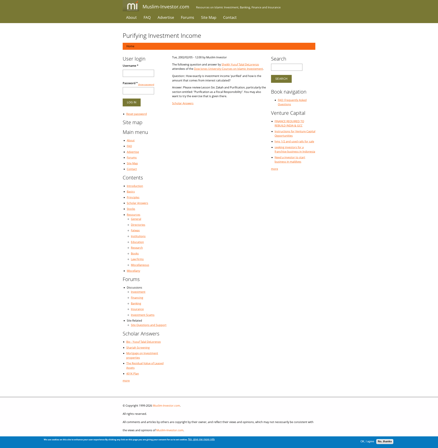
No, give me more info (201, 439)
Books (135, 253)
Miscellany (133, 271)
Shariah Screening (138, 347)
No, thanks (385, 441)
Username (130, 66)
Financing (137, 298)
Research (137, 248)
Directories (138, 225)
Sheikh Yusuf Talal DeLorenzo (240, 64)
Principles (133, 197)
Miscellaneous (140, 265)
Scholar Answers (183, 103)
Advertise (166, 17)
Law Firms (137, 259)
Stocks (131, 209)
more (126, 380)
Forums (187, 17)
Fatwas (135, 230)
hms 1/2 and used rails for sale (294, 141)
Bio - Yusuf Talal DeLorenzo (143, 342)
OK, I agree (367, 441)
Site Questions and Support (148, 325)
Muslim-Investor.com (166, 405)
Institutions (138, 236)
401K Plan (132, 373)
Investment (138, 292)
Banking (136, 303)
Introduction (135, 186)
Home (130, 46)
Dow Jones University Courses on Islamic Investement (228, 69)
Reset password (136, 114)
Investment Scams (142, 315)
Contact (230, 17)
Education (137, 242)
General (136, 219)
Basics (131, 191)
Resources (133, 215)
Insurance (137, 309)
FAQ (147, 17)
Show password (146, 84)
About (131, 17)
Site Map (208, 17)
